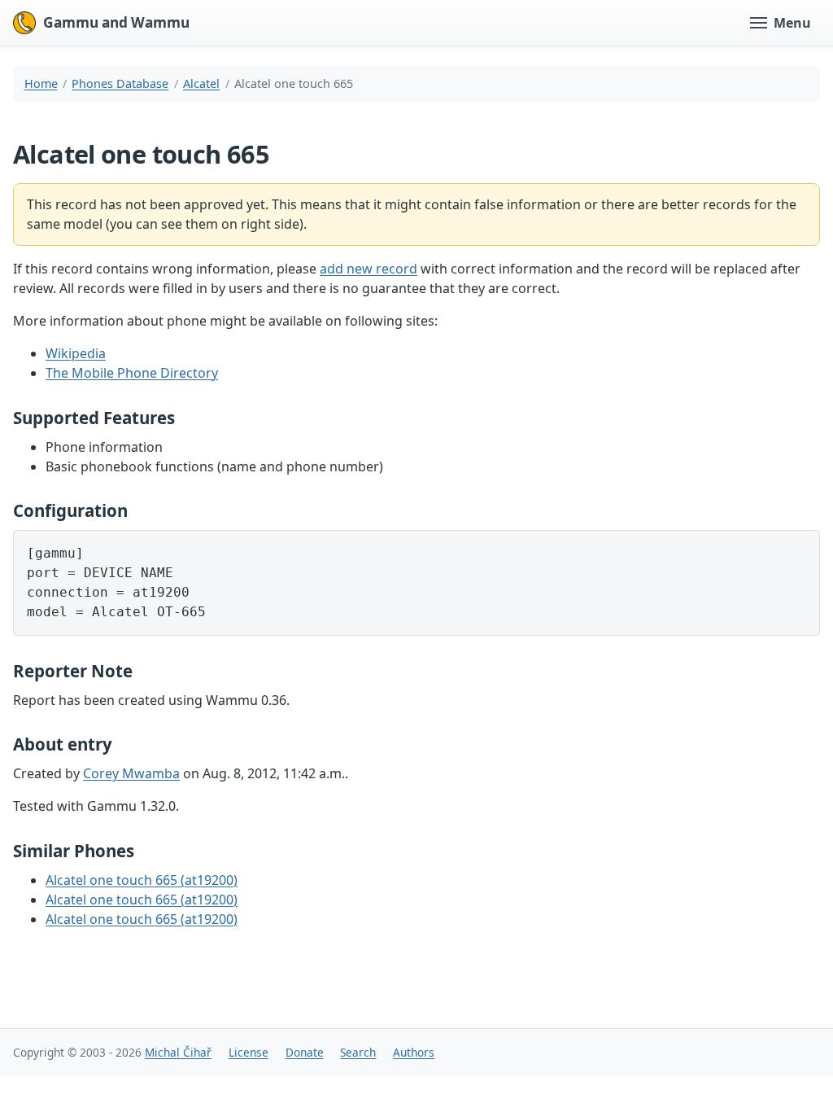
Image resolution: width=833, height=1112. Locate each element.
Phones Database (120, 83)
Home (41, 83)
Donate (305, 1052)
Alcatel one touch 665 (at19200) (142, 880)
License (248, 1052)
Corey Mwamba (131, 773)
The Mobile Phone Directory (132, 373)
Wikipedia (76, 353)
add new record (368, 269)
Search (358, 1052)
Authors (413, 1052)
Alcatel (201, 83)
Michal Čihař (178, 1052)
